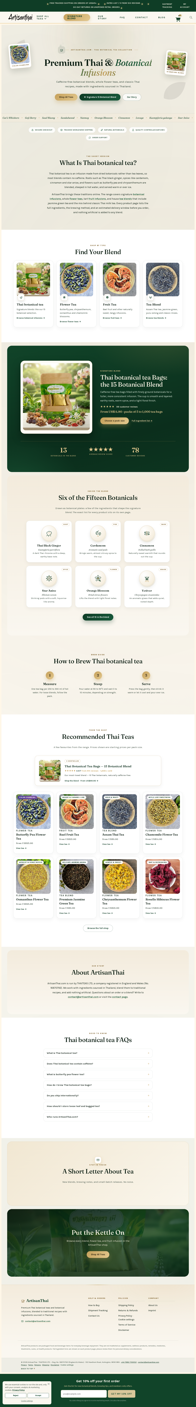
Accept (38, 1395)
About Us (153, 1305)
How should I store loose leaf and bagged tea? (73, 1106)
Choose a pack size (115, 420)
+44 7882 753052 (129, 1362)
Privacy (24, 1365)
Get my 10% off (121, 1393)
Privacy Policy (125, 1316)
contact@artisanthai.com (83, 996)
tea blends (125, 198)
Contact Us (94, 1316)
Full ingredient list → (142, 421)
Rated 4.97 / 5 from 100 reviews (123, 3)
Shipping (45, 1365)
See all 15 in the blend (98, 617)
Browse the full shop (98, 928)
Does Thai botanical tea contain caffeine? (70, 1063)
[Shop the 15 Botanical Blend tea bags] (56, 396)
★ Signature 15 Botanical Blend (100, 97)
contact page (120, 996)
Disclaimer (123, 1330)
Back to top (28, 1369)
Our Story (132, 97)
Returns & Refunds (128, 1310)
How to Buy (93, 1305)
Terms (30, 1365)
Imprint (152, 1310)
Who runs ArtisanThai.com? (62, 1116)
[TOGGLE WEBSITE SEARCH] (191, 17)
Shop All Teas (66, 97)
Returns (37, 1365)
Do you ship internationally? (63, 1095)
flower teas (76, 198)
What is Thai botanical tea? (62, 1053)
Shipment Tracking (167, 5)
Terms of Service (126, 1324)
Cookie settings (126, 1319)
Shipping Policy (126, 1305)
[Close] (48, 1384)
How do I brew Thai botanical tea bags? (69, 1085)
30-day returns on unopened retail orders (96, 7)
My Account (184, 5)
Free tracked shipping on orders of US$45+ (73, 3)
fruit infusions (97, 198)
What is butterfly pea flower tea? (65, 1074)
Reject (15, 1395)
